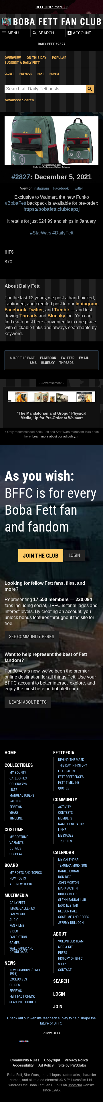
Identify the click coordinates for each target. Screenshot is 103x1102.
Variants (16, 843)
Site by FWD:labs (72, 1065)
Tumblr (61, 309)
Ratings (15, 801)
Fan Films (16, 926)
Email (84, 358)
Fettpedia (63, 752)
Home (10, 752)
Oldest (9, 73)
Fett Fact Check (22, 996)
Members (65, 818)
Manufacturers (21, 795)
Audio (13, 920)
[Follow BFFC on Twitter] (42, 1044)
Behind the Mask (71, 760)
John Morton (68, 883)
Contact (65, 970)
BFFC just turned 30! (52, 7)
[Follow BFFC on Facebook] (24, 1044)
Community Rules (24, 1060)
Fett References (71, 777)
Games (14, 943)
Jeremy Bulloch (71, 923)
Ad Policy (46, 1065)
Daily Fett (17, 903)
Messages (65, 836)
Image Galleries (22, 908)
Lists (13, 790)
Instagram (41, 188)
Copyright (52, 1060)
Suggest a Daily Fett (22, 62)
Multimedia (16, 895)
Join (57, 1006)
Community (65, 799)
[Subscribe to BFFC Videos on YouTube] (60, 1044)
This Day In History (72, 765)
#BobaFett (15, 203)
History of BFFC (70, 958)
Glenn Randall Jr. (72, 900)
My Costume (18, 837)
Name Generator (71, 824)
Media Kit (65, 947)
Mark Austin (68, 888)
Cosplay (15, 854)
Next (40, 73)
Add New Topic (20, 884)
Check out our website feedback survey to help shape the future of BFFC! (51, 1020)
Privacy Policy (76, 1060)
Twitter (78, 188)
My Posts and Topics (25, 873)
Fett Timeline (68, 783)
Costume (14, 829)
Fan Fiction (18, 937)
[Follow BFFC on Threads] (69, 1044)
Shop (62, 964)
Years (13, 813)
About (60, 934)
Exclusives (18, 979)
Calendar (63, 852)
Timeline (16, 818)
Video (13, 931)
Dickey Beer (67, 894)
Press (62, 953)
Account (81, 33)
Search (45, 33)
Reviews (15, 807)
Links (62, 830)
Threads (28, 315)
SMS (33, 363)
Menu (13, 33)
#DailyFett (62, 232)
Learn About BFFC (28, 702)
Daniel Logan (68, 871)
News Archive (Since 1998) (25, 972)
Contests (65, 813)
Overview (13, 57)
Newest (54, 73)
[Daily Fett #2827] (51, 142)
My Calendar (68, 860)
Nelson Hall (68, 911)
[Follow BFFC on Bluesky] (79, 1044)
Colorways (18, 784)
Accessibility (23, 1065)
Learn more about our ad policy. (54, 436)
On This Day (36, 57)
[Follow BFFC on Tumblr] (51, 1044)
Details (15, 848)
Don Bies (64, 877)
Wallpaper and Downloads (21, 950)
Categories (18, 778)
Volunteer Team (71, 941)
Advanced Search (19, 100)
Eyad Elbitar (68, 906)
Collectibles (19, 765)
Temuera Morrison (72, 866)
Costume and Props (73, 917)
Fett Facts (66, 771)
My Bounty (17, 773)
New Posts (17, 878)
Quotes (63, 788)
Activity (64, 807)
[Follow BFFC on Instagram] (33, 1044)
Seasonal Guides (22, 1002)
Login (74, 555)
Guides (14, 985)
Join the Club (40, 555)
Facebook (61, 188)
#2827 (20, 177)
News (10, 963)
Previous (25, 73)
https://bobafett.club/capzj (51, 209)
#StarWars (40, 232)
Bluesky (56, 315)
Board (11, 865)
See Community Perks (31, 636)
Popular (59, 57)
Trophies (65, 841)
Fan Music (17, 914)
